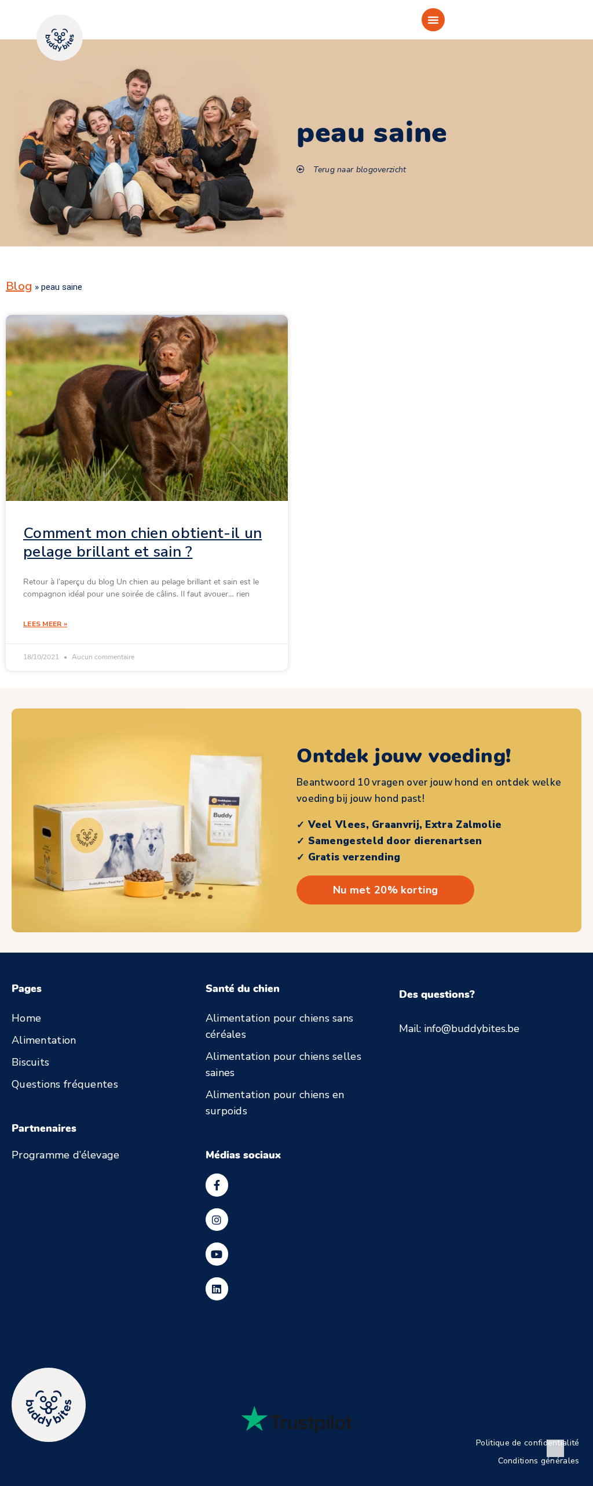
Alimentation (44, 1040)
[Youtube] (217, 1254)
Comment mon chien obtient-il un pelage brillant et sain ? (142, 542)
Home (26, 1018)
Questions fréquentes (65, 1084)
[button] (433, 20)
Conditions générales (539, 1461)
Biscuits (30, 1062)
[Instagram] (217, 1219)
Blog (19, 286)
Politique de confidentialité (527, 1443)
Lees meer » (45, 623)
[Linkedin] (217, 1288)
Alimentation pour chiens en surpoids (275, 1103)
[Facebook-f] (217, 1185)
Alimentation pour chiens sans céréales (280, 1026)
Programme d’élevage (66, 1155)
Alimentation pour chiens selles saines (283, 1064)
